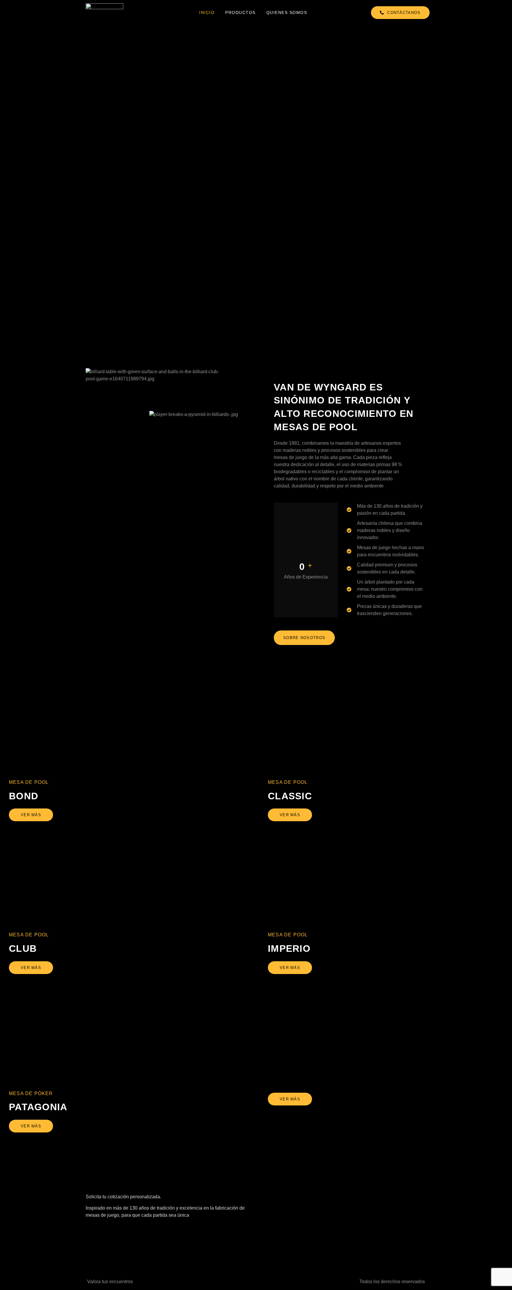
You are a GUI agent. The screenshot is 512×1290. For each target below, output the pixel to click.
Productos (240, 12)
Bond (23, 796)
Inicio (207, 12)
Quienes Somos (286, 12)
